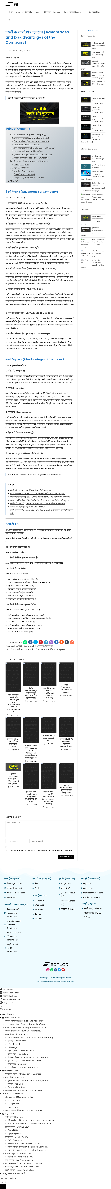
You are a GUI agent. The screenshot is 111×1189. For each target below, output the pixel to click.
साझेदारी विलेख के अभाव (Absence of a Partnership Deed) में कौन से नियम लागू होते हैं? (31, 751)
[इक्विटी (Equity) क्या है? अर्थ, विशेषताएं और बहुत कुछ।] (86, 53)
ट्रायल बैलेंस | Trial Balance (19, 1054)
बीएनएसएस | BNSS (14, 1133)
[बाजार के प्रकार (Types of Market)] (86, 166)
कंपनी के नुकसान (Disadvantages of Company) (30, 161)
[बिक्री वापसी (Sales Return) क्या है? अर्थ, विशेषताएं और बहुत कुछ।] (86, 74)
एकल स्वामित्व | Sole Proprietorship (19, 1160)
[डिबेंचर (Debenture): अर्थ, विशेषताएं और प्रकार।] (86, 253)
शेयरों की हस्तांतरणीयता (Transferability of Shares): (34, 148)
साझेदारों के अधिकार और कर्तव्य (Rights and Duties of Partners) (48, 693)
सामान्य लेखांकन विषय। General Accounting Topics (25, 1024)
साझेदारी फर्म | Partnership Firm (20, 1157)
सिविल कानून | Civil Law (14, 1117)
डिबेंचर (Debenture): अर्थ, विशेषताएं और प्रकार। (98, 253)
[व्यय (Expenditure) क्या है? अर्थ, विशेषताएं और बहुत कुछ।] (86, 44)
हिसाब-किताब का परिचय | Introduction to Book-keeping (30, 1037)
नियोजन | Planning (15, 1084)
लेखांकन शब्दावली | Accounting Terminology (23, 1031)
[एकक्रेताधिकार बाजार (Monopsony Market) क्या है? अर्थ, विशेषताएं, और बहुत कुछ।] (86, 196)
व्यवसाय (44, 63)
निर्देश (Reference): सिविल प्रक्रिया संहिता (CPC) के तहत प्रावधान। (31, 693)
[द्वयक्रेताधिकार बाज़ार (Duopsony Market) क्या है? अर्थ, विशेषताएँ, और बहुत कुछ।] (86, 173)
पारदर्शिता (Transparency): (25, 171)
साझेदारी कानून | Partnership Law (18, 1153)
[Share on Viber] (51, 642)
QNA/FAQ (14, 181)
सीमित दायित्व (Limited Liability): (27, 144)
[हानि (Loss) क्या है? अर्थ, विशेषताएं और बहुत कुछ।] (86, 83)
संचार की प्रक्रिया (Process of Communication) (98, 127)
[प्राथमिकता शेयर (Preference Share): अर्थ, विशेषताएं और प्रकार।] (86, 262)
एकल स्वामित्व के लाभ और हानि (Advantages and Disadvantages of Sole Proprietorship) (13, 703)
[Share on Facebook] (30, 642)
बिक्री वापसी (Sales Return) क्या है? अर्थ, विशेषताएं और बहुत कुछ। (98, 75)
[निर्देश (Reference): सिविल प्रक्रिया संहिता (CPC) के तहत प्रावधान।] (86, 241)
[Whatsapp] (51, 969)
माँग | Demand (14, 1100)
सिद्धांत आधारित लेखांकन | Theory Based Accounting (26, 1027)
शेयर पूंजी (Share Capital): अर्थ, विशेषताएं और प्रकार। (13, 743)
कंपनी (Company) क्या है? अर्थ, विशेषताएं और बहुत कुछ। (30, 490)
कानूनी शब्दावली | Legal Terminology (19, 1170)
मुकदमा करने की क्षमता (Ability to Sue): (29, 151)
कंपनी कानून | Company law (16, 1137)
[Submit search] (3, 1186)
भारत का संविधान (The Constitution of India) (23, 1163)
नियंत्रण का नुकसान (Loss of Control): (29, 177)
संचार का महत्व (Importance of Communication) (98, 118)
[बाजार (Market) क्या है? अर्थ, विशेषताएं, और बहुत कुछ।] (86, 157)
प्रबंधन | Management (14, 1077)
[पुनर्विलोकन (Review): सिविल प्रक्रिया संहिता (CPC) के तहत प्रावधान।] (86, 229)
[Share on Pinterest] (41, 642)
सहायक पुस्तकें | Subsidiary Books (21, 1050)
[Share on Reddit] (61, 642)
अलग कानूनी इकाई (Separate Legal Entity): (31, 138)
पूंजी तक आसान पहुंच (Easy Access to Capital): (33, 154)
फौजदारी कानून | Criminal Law (17, 1127)
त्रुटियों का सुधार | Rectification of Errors (24, 1060)
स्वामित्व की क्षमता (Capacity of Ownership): (32, 158)
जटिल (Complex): (21, 164)
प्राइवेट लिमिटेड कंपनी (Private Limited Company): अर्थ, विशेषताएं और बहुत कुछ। (40, 500)
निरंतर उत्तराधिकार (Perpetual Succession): (31, 141)
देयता (63, 82)
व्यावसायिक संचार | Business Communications (24, 1090)
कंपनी (7, 63)
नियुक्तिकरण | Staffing (16, 1087)
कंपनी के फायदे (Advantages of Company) (28, 134)
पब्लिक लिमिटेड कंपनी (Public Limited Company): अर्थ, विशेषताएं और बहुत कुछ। (40, 497)
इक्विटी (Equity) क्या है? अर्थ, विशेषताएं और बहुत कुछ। (98, 54)
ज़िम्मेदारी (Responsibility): (24, 174)
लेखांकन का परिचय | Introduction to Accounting (25, 1021)
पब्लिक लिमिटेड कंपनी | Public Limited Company (27, 1150)
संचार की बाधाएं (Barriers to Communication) (98, 109)
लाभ (56, 88)
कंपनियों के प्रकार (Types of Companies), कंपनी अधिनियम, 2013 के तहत (37, 503)
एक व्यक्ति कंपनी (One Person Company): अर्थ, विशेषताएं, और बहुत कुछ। (37, 493)
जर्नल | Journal (14, 1044)
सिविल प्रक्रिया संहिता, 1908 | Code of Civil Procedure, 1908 (32, 1120)
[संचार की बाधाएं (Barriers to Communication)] (86, 109)
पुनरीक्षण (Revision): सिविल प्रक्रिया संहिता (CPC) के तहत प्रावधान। (13, 779)
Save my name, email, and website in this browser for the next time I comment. (39, 850)
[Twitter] (59, 969)
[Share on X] (35, 642)
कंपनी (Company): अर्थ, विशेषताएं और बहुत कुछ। (66, 688)
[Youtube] (63, 969)
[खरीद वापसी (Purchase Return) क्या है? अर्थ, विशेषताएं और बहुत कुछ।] (86, 62)
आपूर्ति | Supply (13, 1103)
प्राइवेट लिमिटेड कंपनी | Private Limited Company (28, 1147)
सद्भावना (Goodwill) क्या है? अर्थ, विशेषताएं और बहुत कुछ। (66, 789)
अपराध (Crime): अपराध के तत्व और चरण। (48, 738)
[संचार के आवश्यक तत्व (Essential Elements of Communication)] (86, 136)
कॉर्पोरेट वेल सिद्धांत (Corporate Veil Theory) (27, 507)
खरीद (28, 599)
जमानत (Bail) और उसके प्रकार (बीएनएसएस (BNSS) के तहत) (66, 743)
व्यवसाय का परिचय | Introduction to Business (23, 1074)
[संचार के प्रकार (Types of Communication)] (86, 100)
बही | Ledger (13, 1047)
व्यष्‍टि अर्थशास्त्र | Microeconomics (19, 1097)
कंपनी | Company (15, 1140)
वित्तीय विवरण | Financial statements (23, 1067)
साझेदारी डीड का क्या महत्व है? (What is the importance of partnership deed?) (48, 798)
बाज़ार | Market (13, 1107)
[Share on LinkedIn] (46, 642)
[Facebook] (55, 969)
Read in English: (13, 57)
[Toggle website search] (9, 20)
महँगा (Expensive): (21, 168)
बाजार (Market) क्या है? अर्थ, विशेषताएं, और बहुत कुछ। (98, 158)
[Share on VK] (56, 642)
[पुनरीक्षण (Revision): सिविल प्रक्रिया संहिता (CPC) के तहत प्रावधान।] (86, 218)
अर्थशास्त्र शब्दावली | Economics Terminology (23, 1110)
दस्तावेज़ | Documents (17, 1040)
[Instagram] (48, 969)
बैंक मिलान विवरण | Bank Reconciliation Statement (29, 1057)
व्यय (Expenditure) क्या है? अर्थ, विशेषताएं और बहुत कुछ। (98, 45)
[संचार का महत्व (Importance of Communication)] (86, 118)
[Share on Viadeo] (72, 642)
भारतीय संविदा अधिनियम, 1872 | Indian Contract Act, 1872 (30, 1123)
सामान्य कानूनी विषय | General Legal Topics (22, 1166)
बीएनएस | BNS (13, 1130)
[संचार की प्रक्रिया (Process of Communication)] (86, 127)
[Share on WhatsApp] (25, 642)
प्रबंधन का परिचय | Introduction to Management (28, 1080)
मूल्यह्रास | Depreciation (17, 1064)
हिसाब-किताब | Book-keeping (16, 1034)
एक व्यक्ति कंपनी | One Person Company (24, 1143)
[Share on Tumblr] (67, 642)
